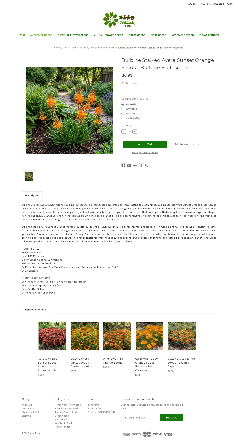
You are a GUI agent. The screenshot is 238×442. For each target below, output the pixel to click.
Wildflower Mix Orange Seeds (113, 360)
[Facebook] (123, 165)
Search (192, 4)
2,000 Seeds (133, 117)
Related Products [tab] (35, 309)
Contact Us (28, 408)
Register (218, 4)
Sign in (205, 4)
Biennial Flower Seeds (73, 35)
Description (32, 195)
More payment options (145, 152)
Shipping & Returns (33, 412)
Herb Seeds (158, 35)
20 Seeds (131, 104)
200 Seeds (132, 113)
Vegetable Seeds (183, 35)
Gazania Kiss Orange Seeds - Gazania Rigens (181, 362)
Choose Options (52, 339)
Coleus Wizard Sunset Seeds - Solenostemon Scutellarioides (48, 364)
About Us (27, 404)
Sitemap (26, 415)
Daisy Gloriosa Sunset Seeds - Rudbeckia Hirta (81, 362)
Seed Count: (135, 98)
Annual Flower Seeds (108, 35)
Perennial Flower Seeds (35, 35)
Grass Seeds (137, 35)
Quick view (49, 333)
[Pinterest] (147, 165)
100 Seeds (131, 108)
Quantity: (126, 125)
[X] (141, 165)
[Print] (135, 165)
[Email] (129, 165)
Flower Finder (209, 35)
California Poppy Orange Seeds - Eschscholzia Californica (146, 364)
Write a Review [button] (130, 83)
